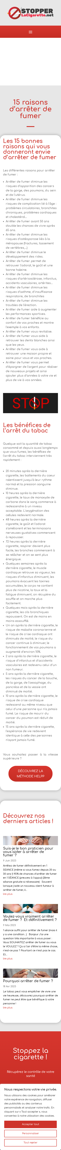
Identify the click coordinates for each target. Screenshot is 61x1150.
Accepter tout (30, 1124)
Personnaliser (30, 1133)
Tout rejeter (30, 1142)
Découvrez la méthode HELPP (30, 773)
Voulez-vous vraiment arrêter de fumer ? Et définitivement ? (30, 918)
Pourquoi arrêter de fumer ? (28, 981)
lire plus (8, 894)
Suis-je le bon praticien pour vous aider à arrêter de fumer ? (28, 852)
